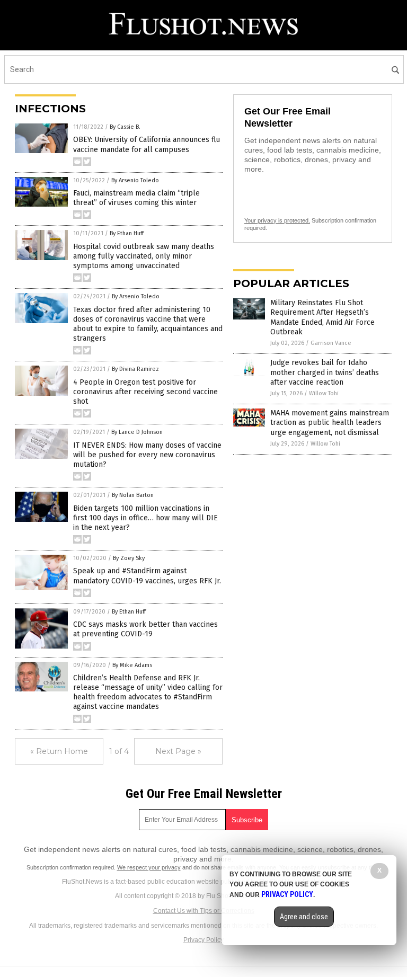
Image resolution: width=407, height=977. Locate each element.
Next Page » (178, 751)
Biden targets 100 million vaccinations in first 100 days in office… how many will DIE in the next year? (145, 518)
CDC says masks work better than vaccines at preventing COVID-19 (145, 629)
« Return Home (59, 751)
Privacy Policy (203, 940)
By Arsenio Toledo (135, 180)
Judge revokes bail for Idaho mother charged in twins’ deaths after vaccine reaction (324, 372)
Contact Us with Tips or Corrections (203, 910)
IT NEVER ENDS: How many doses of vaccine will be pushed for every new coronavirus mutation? (147, 455)
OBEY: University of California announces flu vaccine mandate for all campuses (146, 144)
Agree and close (304, 916)
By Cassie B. (125, 126)
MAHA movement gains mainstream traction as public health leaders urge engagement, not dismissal (329, 422)
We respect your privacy (149, 867)
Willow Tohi (324, 393)
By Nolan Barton (133, 495)
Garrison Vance (331, 343)
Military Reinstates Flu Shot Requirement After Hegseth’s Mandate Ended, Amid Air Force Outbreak (322, 317)
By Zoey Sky (129, 558)
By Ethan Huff (127, 233)
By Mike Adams (132, 665)
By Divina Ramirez (135, 369)
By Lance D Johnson (137, 432)
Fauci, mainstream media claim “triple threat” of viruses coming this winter (136, 198)
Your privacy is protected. (277, 220)
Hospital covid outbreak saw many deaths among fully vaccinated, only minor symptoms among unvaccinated (143, 256)
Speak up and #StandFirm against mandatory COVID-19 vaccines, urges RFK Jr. (147, 575)
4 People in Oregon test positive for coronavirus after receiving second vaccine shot (145, 392)
